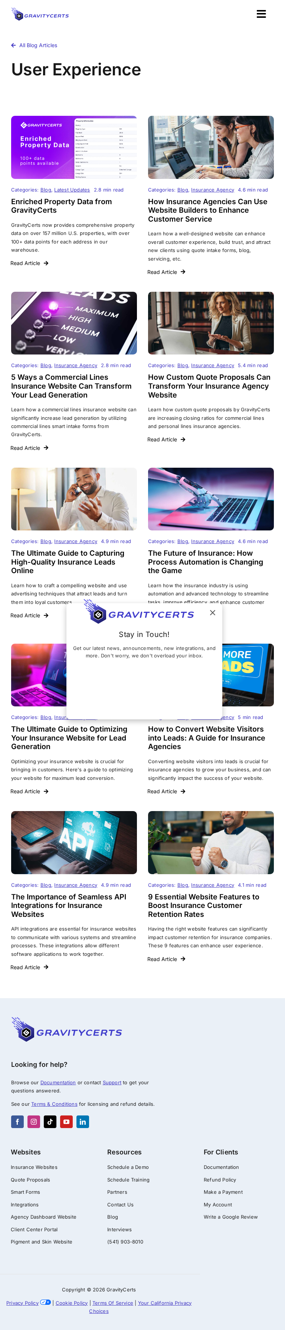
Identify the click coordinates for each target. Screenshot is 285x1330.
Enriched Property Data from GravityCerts (61, 206)
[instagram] (33, 1121)
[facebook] (17, 1121)
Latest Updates (72, 190)
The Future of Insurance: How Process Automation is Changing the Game (205, 562)
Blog (45, 190)
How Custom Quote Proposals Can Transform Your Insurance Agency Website (209, 386)
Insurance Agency (212, 190)
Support (112, 1082)
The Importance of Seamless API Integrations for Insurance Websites (68, 905)
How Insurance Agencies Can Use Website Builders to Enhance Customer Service (208, 210)
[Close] (213, 613)
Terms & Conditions (54, 1104)
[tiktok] (50, 1121)
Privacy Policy (22, 1303)
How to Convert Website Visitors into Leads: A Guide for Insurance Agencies (206, 738)
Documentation (58, 1082)
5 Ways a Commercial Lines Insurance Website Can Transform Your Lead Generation (71, 386)
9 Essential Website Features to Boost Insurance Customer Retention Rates (203, 905)
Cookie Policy (72, 1303)
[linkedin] (82, 1121)
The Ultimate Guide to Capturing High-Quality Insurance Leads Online (67, 562)
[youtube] (66, 1121)
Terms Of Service (112, 1303)
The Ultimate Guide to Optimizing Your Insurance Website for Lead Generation (69, 738)
